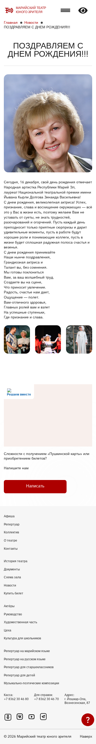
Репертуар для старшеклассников (29, 667)
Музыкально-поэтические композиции (31, 683)
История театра (15, 561)
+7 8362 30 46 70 (46, 699)
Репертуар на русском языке (25, 659)
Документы (12, 569)
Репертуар (11, 524)
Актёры (9, 606)
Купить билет (13, 593)
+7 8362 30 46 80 (16, 699)
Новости (31, 23)
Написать (35, 486)
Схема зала (12, 577)
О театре (10, 540)
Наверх (86, 736)
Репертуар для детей (19, 675)
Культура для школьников (22, 638)
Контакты (11, 548)
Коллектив (11, 532)
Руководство (13, 614)
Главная (11, 23)
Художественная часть (20, 622)
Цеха (7, 630)
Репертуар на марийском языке (27, 651)
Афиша (9, 516)
